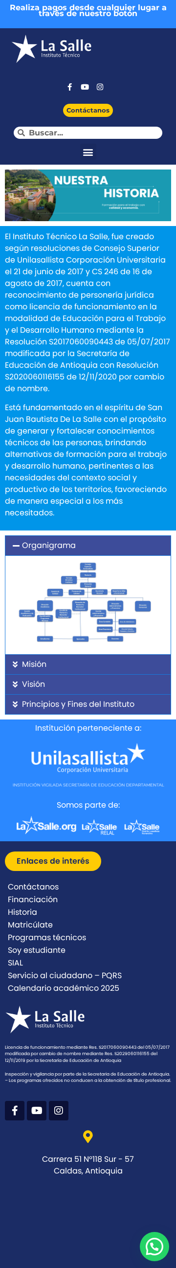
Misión (34, 664)
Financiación (33, 899)
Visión (33, 684)
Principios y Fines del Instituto (78, 704)
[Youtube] (84, 86)
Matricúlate (30, 924)
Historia (22, 912)
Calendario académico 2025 (63, 988)
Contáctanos (33, 886)
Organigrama (49, 545)
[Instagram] (99, 86)
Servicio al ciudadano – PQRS (65, 975)
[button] (88, 152)
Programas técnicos (47, 937)
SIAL (15, 962)
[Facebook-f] (69, 86)
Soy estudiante (37, 950)
